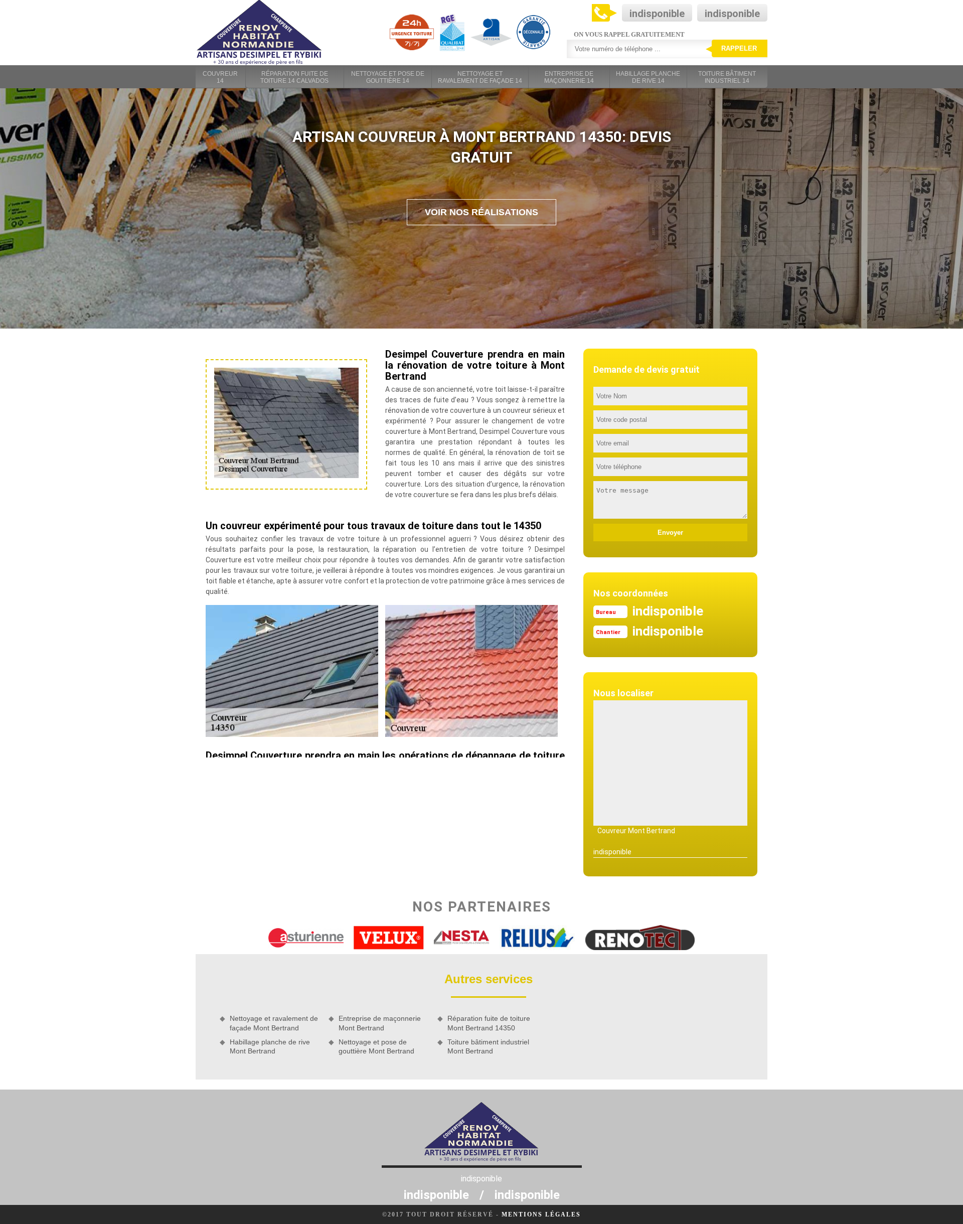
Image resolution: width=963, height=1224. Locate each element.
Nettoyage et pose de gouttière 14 (387, 77)
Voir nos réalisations (481, 212)
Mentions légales (541, 1214)
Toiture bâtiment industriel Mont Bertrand (488, 1046)
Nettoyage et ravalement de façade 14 (480, 77)
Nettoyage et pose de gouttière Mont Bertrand (376, 1046)
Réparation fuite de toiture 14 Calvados (294, 77)
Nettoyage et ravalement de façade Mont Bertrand (274, 1022)
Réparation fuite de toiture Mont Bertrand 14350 (488, 1022)
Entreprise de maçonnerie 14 (569, 77)
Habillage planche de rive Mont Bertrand (270, 1046)
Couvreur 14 (220, 77)
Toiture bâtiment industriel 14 (727, 77)
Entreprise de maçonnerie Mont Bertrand (380, 1022)
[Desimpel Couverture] (259, 32)
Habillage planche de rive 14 (648, 77)
